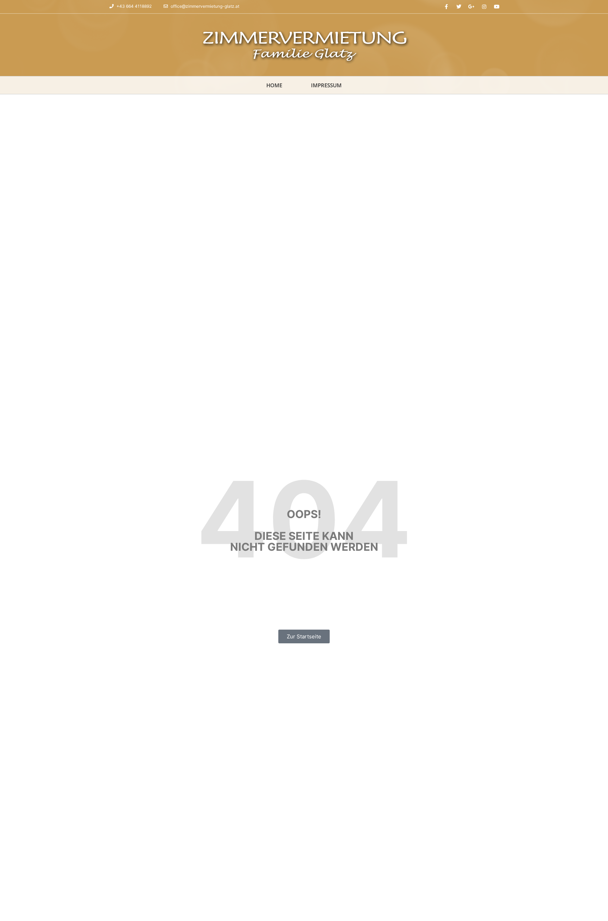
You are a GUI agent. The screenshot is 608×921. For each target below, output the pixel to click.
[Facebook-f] (446, 6)
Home (274, 85)
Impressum (326, 85)
